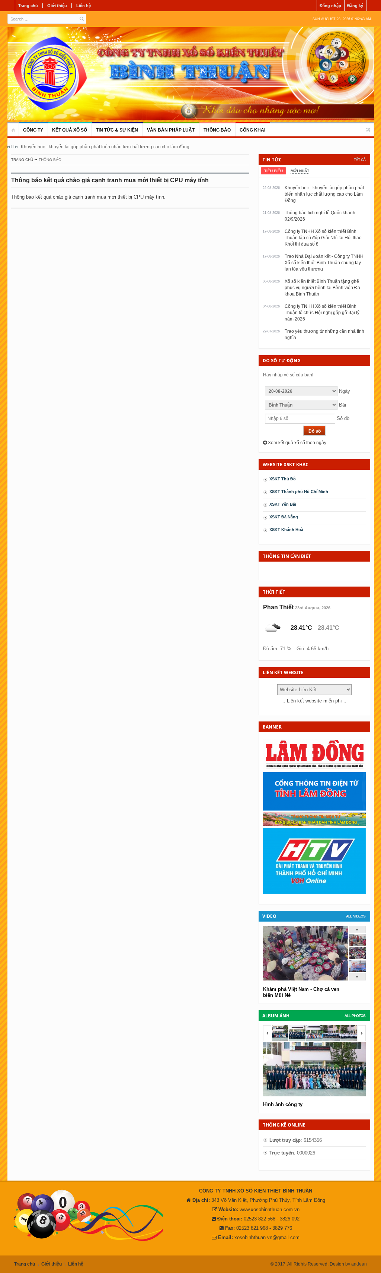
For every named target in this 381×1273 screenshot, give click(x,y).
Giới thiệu (57, 5)
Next (16, 146)
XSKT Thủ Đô (282, 479)
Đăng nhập (330, 5)
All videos (355, 916)
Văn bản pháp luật (171, 130)
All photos (355, 1016)
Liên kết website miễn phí (314, 701)
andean (359, 1264)
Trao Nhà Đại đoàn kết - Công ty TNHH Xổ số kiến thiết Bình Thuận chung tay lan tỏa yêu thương (324, 263)
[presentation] (273, 170)
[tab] (273, 170)
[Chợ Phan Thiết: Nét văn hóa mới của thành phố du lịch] (357, 970)
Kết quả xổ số (69, 130)
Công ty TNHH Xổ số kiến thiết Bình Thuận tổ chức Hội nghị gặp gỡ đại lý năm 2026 (322, 313)
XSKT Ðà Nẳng (283, 517)
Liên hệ (83, 5)
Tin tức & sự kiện (117, 130)
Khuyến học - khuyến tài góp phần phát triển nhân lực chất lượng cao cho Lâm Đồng (324, 194)
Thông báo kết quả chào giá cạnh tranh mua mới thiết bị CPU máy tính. (88, 197)
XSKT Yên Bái (282, 504)
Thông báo (217, 130)
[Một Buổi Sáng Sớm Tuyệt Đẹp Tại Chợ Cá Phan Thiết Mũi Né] (357, 944)
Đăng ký (355, 5)
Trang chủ (28, 5)
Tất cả (359, 160)
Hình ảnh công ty (282, 1104)
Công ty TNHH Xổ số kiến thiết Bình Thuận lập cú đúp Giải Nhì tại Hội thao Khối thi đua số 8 (323, 238)
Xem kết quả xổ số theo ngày (296, 442)
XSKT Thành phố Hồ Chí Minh (298, 491)
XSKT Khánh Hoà (286, 529)
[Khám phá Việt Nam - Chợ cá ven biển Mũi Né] (357, 957)
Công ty (33, 130)
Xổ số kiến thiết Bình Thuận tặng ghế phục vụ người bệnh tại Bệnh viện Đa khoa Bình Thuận (322, 288)
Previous (9, 146)
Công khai (252, 130)
